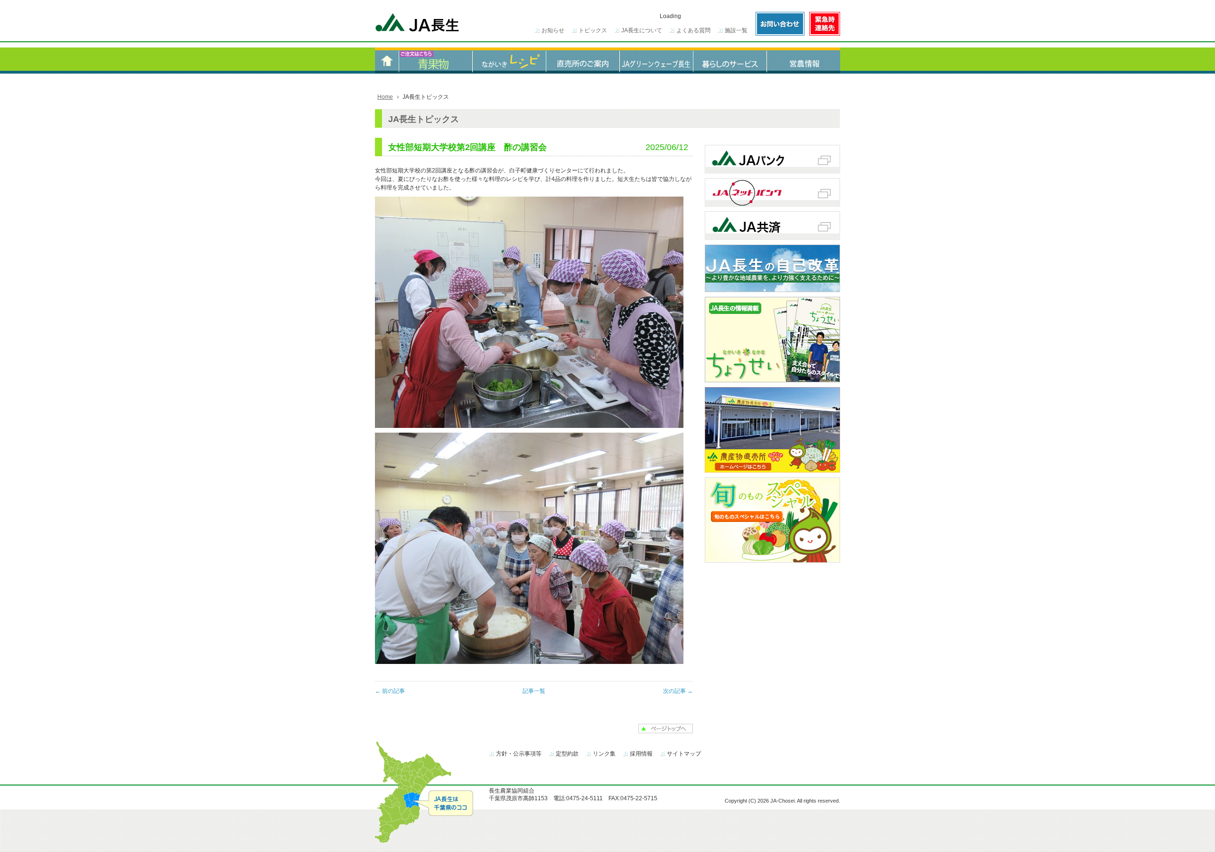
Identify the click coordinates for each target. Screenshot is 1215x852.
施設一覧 (736, 30)
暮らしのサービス (729, 60)
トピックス (593, 30)
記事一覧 (534, 691)
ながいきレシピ (509, 60)
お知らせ (553, 30)
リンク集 (604, 753)
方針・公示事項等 (519, 753)
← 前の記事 (390, 691)
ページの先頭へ (665, 728)
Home (385, 97)
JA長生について (641, 30)
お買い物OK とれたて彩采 (435, 60)
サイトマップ (684, 753)
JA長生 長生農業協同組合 (417, 24)
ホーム (387, 60)
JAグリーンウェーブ (656, 60)
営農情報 (803, 60)
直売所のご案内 (582, 60)
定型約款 (567, 753)
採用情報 (641, 753)
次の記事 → (678, 691)
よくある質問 (693, 30)
